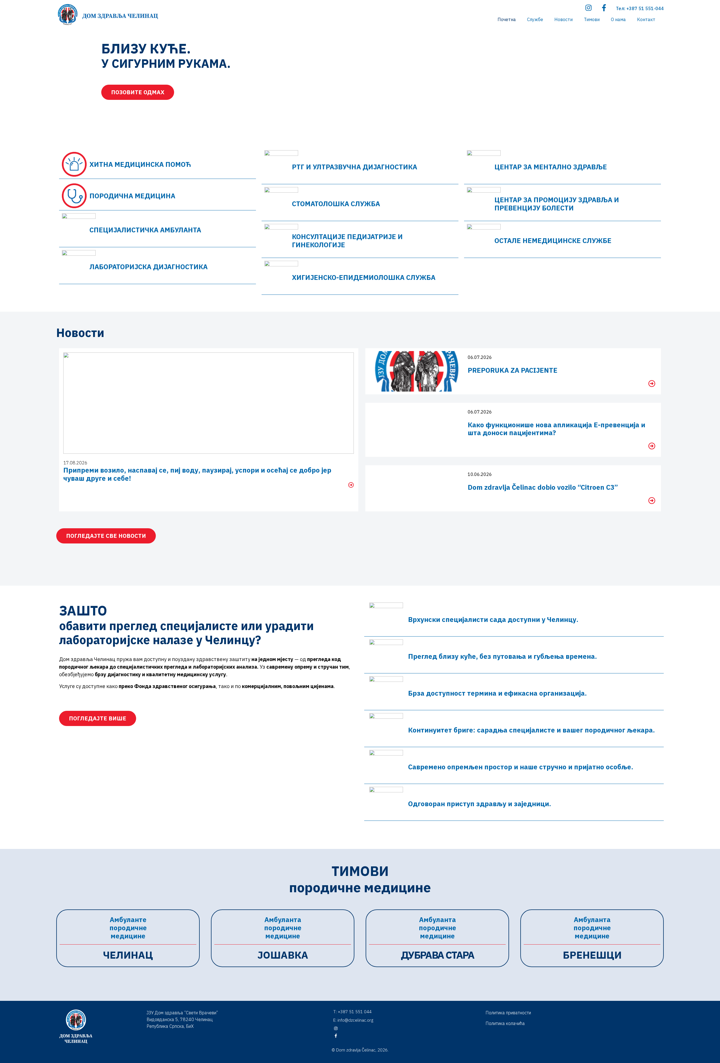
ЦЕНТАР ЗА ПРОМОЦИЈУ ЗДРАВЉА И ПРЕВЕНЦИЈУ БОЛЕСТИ (556, 203)
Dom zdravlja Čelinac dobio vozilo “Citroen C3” (543, 487)
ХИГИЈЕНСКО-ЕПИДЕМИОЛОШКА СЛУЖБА (363, 277)
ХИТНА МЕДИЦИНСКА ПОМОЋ (140, 164)
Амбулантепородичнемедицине (128, 927)
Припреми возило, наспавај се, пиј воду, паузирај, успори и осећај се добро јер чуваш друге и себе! (197, 474)
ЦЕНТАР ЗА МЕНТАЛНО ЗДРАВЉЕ (550, 166)
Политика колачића (505, 1023)
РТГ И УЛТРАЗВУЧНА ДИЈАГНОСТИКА (354, 166)
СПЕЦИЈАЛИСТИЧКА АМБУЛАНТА (145, 229)
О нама (618, 19)
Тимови (592, 19)
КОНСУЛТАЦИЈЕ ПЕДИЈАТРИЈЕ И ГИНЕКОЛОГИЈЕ (347, 240)
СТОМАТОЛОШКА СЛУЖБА (336, 203)
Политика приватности (508, 1012)
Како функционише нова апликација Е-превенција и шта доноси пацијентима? (556, 428)
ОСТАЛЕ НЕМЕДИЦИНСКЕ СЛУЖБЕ (552, 240)
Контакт (646, 19)
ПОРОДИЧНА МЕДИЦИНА (132, 195)
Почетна (507, 19)
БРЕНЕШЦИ (592, 954)
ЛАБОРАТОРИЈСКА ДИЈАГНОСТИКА (148, 266)
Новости (563, 19)
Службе (535, 19)
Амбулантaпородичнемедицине (283, 927)
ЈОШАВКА (282, 954)
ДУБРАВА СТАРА (437, 954)
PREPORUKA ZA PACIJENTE (512, 370)
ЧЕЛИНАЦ (128, 954)
